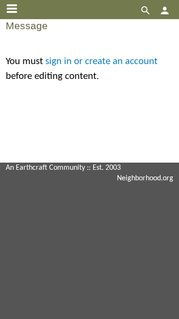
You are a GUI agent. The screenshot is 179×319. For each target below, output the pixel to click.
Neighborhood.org (145, 178)
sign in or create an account (101, 61)
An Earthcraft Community (45, 168)
